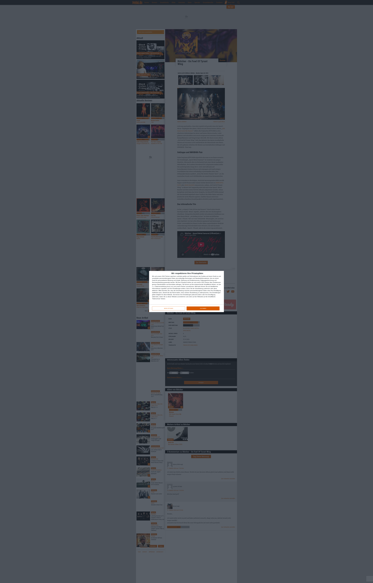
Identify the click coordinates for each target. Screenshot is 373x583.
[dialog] (186, 291)
